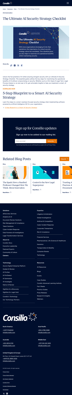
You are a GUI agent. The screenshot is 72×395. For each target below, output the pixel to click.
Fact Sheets (41, 286)
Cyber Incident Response (11, 229)
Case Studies (41, 280)
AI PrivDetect (7, 275)
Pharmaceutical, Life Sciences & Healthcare (51, 241)
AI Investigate (7, 282)
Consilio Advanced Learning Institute (49, 283)
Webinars (40, 299)
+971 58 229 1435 (44, 343)
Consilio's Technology (10, 296)
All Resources (41, 267)
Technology (41, 255)
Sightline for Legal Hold (11, 292)
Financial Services (43, 237)
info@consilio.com (9, 332)
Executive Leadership (10, 246)
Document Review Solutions (12, 220)
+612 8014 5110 (8, 343)
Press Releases (42, 293)
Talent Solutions (8, 226)
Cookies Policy (6, 382)
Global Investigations (44, 218)
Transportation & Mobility (45, 248)
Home (4, 9)
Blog (15, 9)
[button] (67, 3)
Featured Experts (8, 249)
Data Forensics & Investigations (13, 232)
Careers (5, 255)
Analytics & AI (7, 217)
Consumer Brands (43, 251)
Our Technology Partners (11, 300)
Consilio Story (7, 243)
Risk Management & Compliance (13, 223)
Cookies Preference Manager (9, 386)
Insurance (40, 244)
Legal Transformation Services (13, 236)
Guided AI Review (8, 269)
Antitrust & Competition (45, 221)
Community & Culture (10, 252)
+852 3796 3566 (44, 330)
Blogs (39, 271)
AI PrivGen (6, 272)
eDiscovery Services (9, 214)
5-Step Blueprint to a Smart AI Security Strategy (21, 107)
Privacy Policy (51, 145)
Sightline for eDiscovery (11, 289)
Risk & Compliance (43, 232)
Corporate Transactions (45, 228)
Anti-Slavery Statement (8, 379)
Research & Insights (43, 296)
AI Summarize (7, 278)
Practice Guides (42, 289)
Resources (10, 9)
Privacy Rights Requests (8, 375)
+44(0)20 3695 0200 (10, 358)
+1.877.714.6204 (8, 330)
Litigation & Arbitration (44, 214)
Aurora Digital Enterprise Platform (14, 266)
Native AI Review (8, 285)
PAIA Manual (5, 389)
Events (39, 276)
